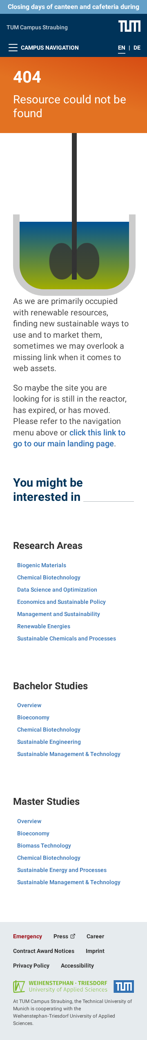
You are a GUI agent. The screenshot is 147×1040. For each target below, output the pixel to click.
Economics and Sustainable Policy (61, 602)
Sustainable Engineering (49, 741)
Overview (29, 705)
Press (61, 936)
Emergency (27, 936)
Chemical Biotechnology (48, 577)
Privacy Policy (31, 965)
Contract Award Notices (43, 951)
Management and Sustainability (58, 614)
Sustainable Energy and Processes (62, 870)
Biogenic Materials (41, 565)
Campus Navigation (49, 47)
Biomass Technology (44, 845)
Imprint (95, 951)
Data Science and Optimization (57, 589)
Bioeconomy (33, 717)
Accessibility (77, 965)
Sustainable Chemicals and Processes (66, 638)
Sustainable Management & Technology (68, 754)
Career (95, 936)
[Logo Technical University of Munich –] (129, 25)
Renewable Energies (43, 626)
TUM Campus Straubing (37, 27)
